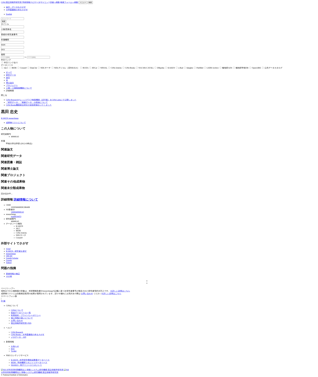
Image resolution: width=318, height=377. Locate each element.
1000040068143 (17, 212)
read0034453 (16, 216)
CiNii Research (17, 332)
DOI (3, 50)
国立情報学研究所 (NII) (21, 323)
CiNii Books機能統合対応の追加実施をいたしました (29, 105)
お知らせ (15, 346)
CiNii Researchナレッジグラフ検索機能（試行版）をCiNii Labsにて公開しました (41, 100)
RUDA (85, 68)
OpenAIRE (256, 68)
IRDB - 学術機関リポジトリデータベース (29, 363)
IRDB (14, 68)
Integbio (190, 68)
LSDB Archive (212, 68)
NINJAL (104, 68)
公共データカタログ (273, 68)
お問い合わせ (87, 294)
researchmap (14, 118)
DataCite (34, 68)
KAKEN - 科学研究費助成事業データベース (30, 360)
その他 (9, 276)
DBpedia (161, 68)
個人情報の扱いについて (22, 318)
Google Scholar (12, 258)
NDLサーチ (45, 68)
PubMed (200, 68)
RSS (13, 349)
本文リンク (6, 60)
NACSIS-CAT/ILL (146, 68)
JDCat (94, 68)
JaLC (6, 68)
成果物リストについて (16, 123)
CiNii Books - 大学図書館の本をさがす (27, 335)
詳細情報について (26, 199)
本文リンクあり (10, 62)
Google (9, 260)
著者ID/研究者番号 (9, 34)
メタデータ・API (18, 337)
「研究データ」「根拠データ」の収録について (27, 102)
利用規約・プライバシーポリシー (26, 315)
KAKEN (171, 68)
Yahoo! (9, 263)
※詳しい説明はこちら (120, 291)
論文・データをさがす (16, 7)
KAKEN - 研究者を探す (16, 251)
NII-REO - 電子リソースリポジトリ (26, 365)
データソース (7, 65)
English (9, 14)
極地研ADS (227, 68)
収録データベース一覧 (21, 313)
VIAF (8, 249)
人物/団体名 (6, 29)
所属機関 (5, 40)
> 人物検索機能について (21, 88)
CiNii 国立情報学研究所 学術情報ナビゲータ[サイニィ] (25, 2)
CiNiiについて (17, 310)
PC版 (3, 301)
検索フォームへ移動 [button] (69, 2)
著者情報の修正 (13, 274)
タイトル (5, 24)
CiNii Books (130, 68)
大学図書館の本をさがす (17, 10)
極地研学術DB (242, 68)
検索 (90, 2)
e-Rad (181, 68)
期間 (3, 55)
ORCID (9, 256)
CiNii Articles (116, 68)
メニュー (83, 2)
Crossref (23, 68)
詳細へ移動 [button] (55, 2)
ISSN (3, 45)
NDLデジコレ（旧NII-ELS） (67, 68)
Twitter (14, 351)
